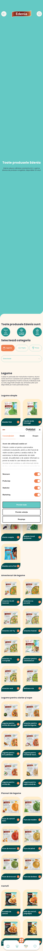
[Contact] (35, 946)
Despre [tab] (35, 436)
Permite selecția (21, 512)
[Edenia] (21, 13)
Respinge (21, 519)
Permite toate (21, 505)
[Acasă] (8, 946)
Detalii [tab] (22, 436)
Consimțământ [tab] (8, 436)
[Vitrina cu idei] (17, 946)
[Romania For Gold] (26, 946)
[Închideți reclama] (39, 430)
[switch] (37, 481)
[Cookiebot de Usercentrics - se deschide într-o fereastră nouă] (26, 429)
